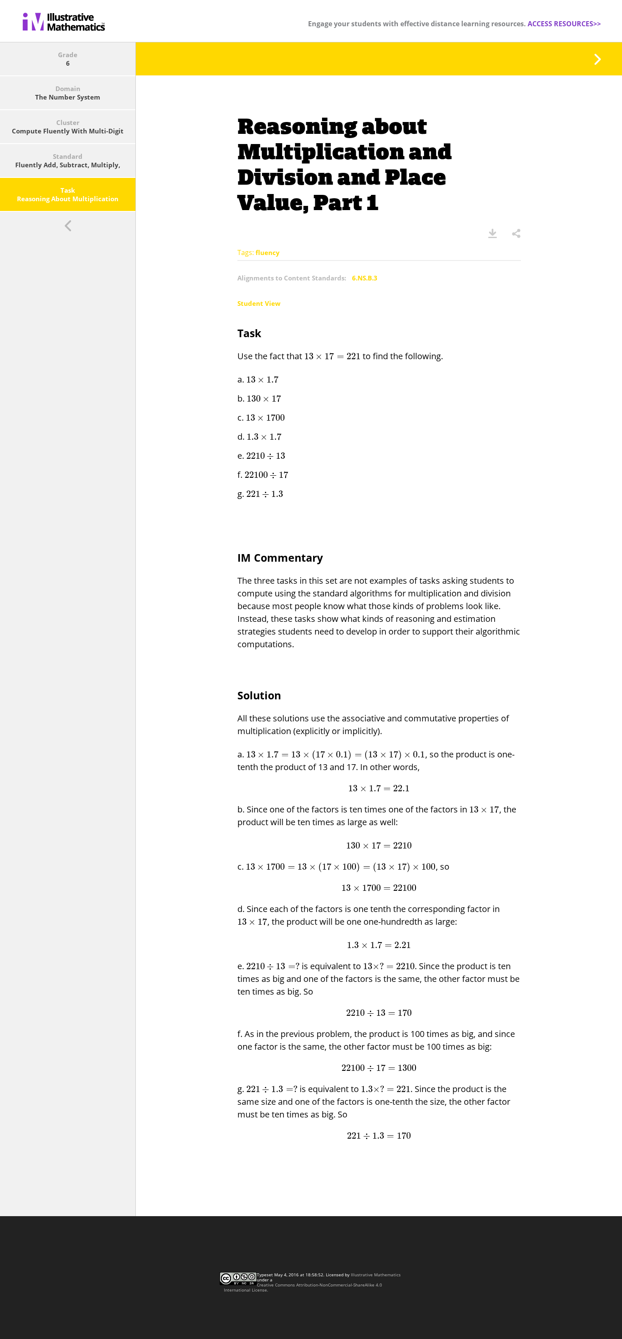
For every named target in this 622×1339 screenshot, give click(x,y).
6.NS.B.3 (364, 278)
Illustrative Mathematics (376, 1275)
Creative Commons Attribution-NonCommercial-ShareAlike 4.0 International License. (303, 1287)
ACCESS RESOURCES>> (564, 23)
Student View (259, 303)
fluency (268, 252)
